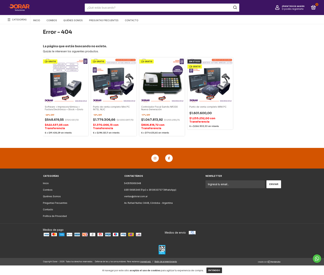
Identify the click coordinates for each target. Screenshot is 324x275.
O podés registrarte (293, 8)
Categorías (19, 19)
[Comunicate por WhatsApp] (317, 258)
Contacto (131, 20)
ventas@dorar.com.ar (136, 196)
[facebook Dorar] (169, 158)
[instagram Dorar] (155, 158)
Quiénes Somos (73, 20)
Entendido (214, 270)
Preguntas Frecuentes (103, 20)
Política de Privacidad (55, 216)
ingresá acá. (145, 261)
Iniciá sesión (296, 6)
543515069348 (132, 183)
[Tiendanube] (269, 262)
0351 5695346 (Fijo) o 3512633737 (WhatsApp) (150, 189)
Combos (51, 20)
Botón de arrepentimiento (165, 261)
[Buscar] (235, 7)
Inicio (36, 20)
